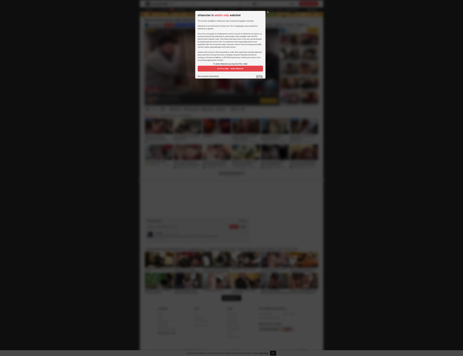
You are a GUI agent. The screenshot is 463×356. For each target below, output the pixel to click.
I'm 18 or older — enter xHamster (230, 69)
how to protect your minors (208, 76)
